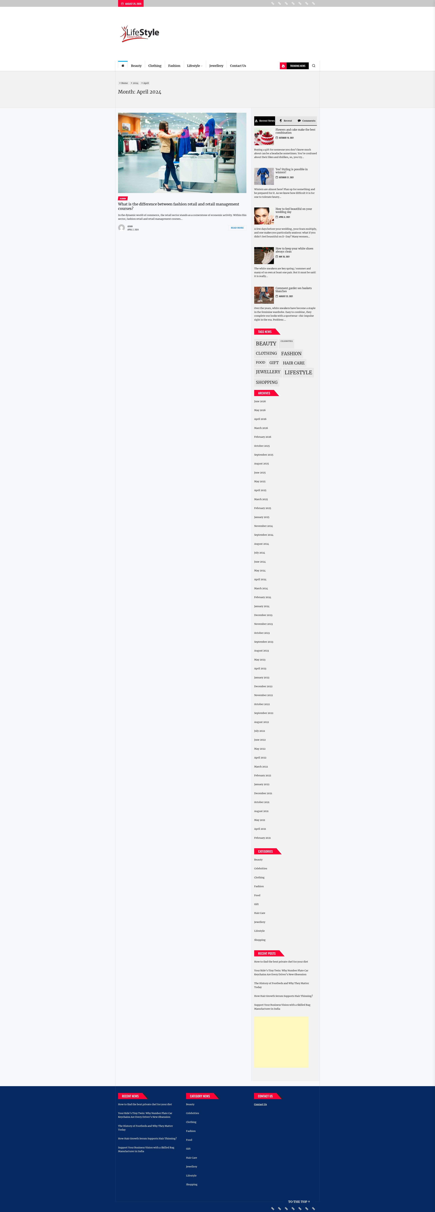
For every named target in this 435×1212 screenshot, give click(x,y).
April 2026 (260, 419)
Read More (237, 228)
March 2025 (261, 499)
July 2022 (259, 730)
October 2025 (262, 445)
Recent (287, 120)
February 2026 (262, 436)
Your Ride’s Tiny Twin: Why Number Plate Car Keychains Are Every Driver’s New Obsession (281, 972)
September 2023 (263, 641)
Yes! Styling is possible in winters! (292, 171)
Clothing (154, 66)
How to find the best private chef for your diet (281, 961)
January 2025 (261, 517)
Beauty (136, 66)
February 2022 (262, 775)
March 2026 (261, 428)
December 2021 (263, 793)
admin (130, 226)
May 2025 (259, 481)
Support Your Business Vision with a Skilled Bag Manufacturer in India (282, 1006)
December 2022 (263, 686)
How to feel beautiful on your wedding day (294, 210)
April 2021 (260, 828)
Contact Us (238, 66)
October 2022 (262, 704)
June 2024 (260, 561)
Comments (308, 120)
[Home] (123, 66)
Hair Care (294, 363)
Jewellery (216, 66)
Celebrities (287, 341)
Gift (274, 362)
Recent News (267, 120)
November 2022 (263, 695)
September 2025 (263, 454)
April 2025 (260, 490)
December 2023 (263, 615)
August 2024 (261, 543)
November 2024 (263, 526)
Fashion (174, 66)
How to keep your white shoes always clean (294, 250)
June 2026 (260, 401)
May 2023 (259, 659)
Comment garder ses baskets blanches (294, 290)
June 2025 (260, 472)
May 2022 (259, 748)
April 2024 (260, 579)
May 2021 (259, 820)
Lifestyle (193, 66)
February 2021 (262, 837)
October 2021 (261, 802)
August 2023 (261, 650)
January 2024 (261, 606)
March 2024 (261, 588)
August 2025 (261, 463)
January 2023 (261, 677)
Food (260, 362)
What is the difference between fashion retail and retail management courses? (178, 206)
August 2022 (261, 722)
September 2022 (263, 713)
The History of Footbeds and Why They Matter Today (281, 985)
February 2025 (262, 508)
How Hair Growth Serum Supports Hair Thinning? (283, 996)
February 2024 (262, 597)
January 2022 (261, 784)
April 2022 (260, 757)
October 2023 (262, 632)
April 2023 (260, 668)
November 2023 (263, 623)
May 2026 (260, 410)
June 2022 (260, 739)
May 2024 (260, 570)
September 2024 (263, 534)
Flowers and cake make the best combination (295, 131)
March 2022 (261, 766)
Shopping (267, 382)
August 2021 (261, 811)
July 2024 (259, 552)
